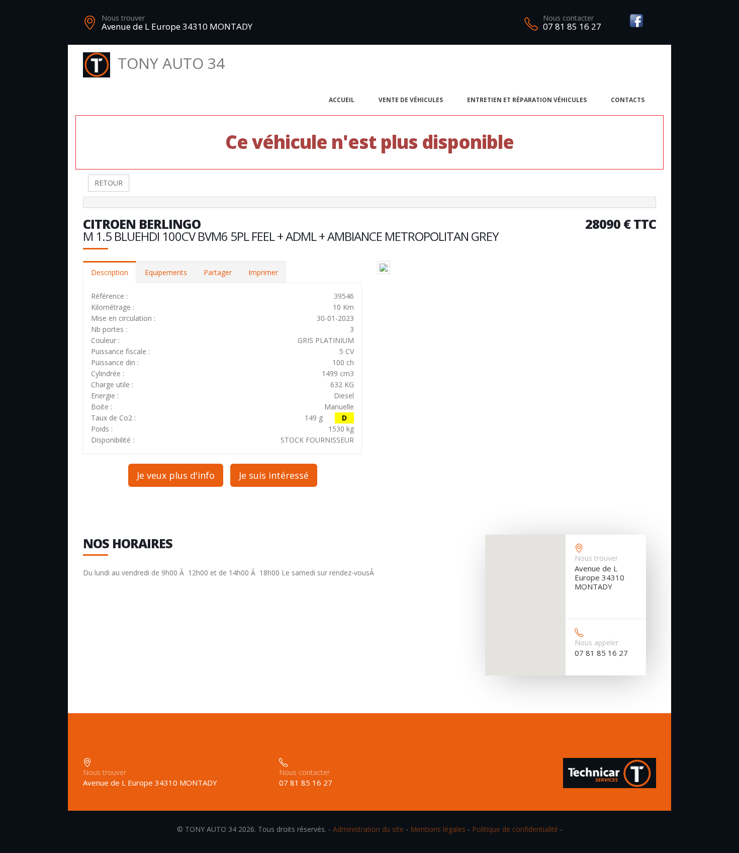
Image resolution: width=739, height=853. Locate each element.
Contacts (627, 100)
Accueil (341, 100)
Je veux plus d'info (176, 475)
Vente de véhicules (411, 100)
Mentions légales (438, 829)
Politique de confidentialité (515, 829)
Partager (218, 272)
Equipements (166, 272)
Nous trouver (123, 18)
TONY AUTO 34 (171, 63)
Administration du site (368, 829)
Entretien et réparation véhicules (527, 100)
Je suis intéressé (274, 475)
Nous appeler (596, 642)
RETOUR (109, 183)
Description (109, 272)
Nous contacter (568, 18)
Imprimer (263, 272)
